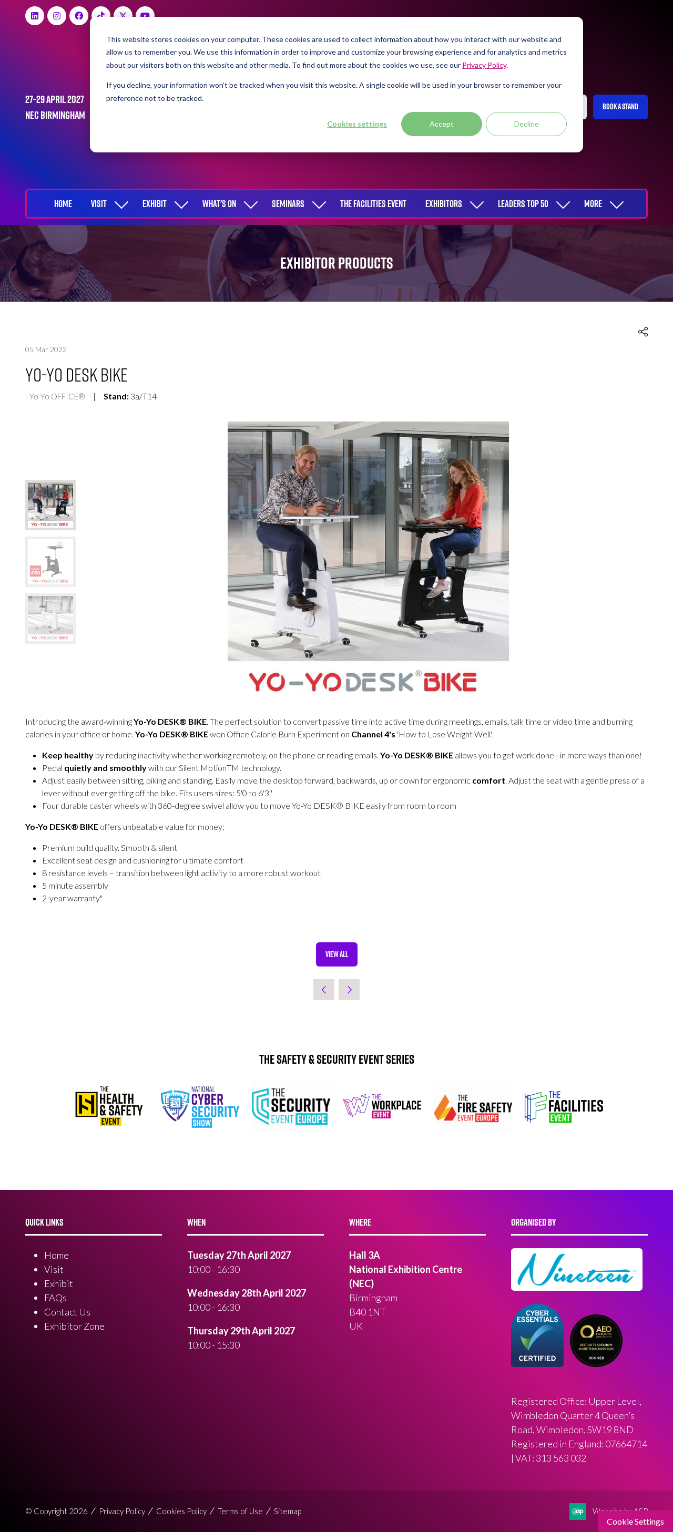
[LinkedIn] (34, 15)
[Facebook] (78, 15)
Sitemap (287, 1511)
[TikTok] (100, 15)
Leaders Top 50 (523, 203)
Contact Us (67, 1312)
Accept (442, 123)
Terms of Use (240, 1511)
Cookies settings (357, 123)
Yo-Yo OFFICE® (57, 396)
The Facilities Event (373, 203)
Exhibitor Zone (74, 1326)
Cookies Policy (181, 1511)
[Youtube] (145, 15)
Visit (99, 203)
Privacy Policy (122, 1511)
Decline (526, 123)
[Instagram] (56, 15)
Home (63, 203)
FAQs (55, 1297)
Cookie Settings (635, 1521)
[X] (123, 15)
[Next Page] (349, 989)
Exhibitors (443, 203)
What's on (219, 203)
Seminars (288, 203)
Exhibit (154, 203)
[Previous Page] (323, 989)
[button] (620, 107)
